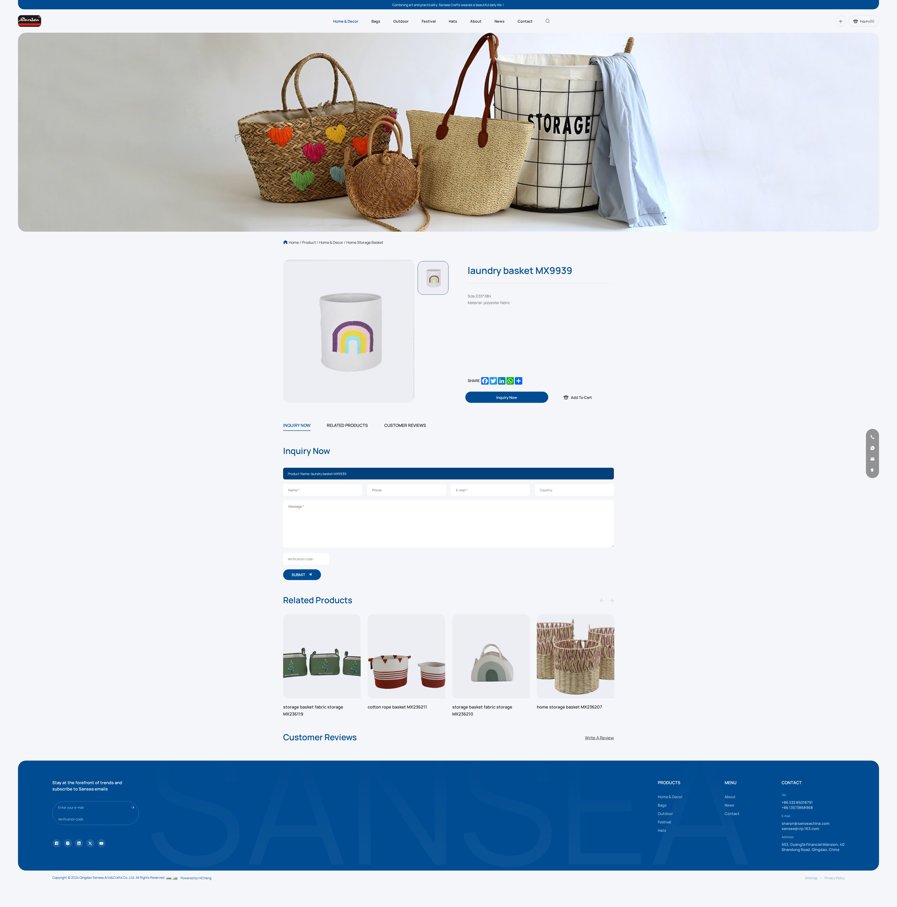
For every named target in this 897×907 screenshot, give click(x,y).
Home (294, 242)
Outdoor (401, 21)
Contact (525, 21)
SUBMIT (299, 574)
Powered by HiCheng (196, 877)
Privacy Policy (835, 877)
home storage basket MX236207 (484, 707)
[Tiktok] (56, 843)
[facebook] (79, 843)
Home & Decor (345, 21)
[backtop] (872, 470)
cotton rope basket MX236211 (312, 707)
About (475, 21)
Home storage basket (364, 242)
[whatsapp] (872, 448)
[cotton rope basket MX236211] (322, 656)
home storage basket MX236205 (569, 707)
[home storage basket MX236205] (575, 656)
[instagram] (68, 843)
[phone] (872, 437)
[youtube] (90, 843)
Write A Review (599, 737)
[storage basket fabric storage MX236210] (406, 656)
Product (309, 242)
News (500, 21)
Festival (429, 21)
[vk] (101, 843)
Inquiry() (867, 21)
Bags (375, 21)
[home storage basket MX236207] (491, 656)
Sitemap (811, 877)
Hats (453, 21)
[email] (872, 459)
